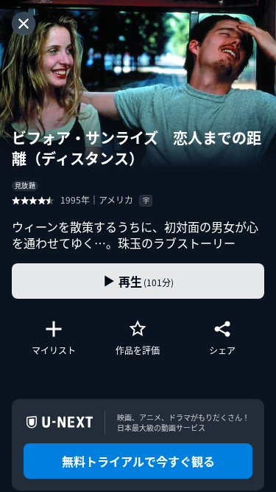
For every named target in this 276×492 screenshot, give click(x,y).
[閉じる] (23, 23)
